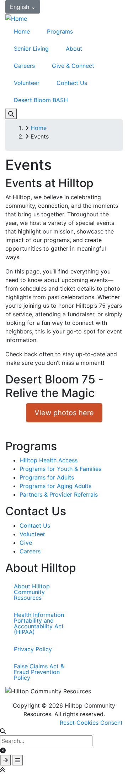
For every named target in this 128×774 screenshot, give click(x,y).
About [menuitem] (74, 48)
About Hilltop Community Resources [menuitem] (32, 592)
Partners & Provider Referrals (59, 494)
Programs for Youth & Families (60, 468)
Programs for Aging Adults (55, 485)
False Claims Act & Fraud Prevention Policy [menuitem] (39, 672)
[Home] (16, 17)
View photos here (64, 412)
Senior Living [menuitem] (31, 48)
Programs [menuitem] (60, 31)
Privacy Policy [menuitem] (33, 649)
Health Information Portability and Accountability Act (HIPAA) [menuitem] (39, 623)
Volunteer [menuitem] (26, 82)
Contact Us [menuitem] (72, 82)
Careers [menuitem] (24, 65)
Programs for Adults (47, 477)
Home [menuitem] (22, 31)
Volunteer (32, 534)
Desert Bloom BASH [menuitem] (41, 100)
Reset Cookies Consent (91, 722)
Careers (30, 551)
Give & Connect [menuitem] (73, 65)
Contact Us (35, 525)
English (23, 6)
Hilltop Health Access (49, 460)
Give (26, 542)
